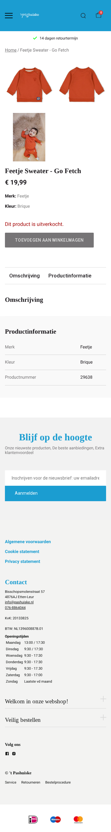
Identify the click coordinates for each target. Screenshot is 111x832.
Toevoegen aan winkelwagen (49, 240)
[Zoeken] (83, 15)
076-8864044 (15, 607)
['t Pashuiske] (29, 15)
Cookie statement (22, 551)
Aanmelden (26, 493)
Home (11, 50)
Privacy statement (22, 561)
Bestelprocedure (58, 782)
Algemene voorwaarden (28, 541)
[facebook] (7, 754)
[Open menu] (9, 15)
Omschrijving (24, 275)
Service (10, 782)
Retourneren (30, 782)
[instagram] (14, 754)
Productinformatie (69, 275)
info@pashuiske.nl (19, 602)
